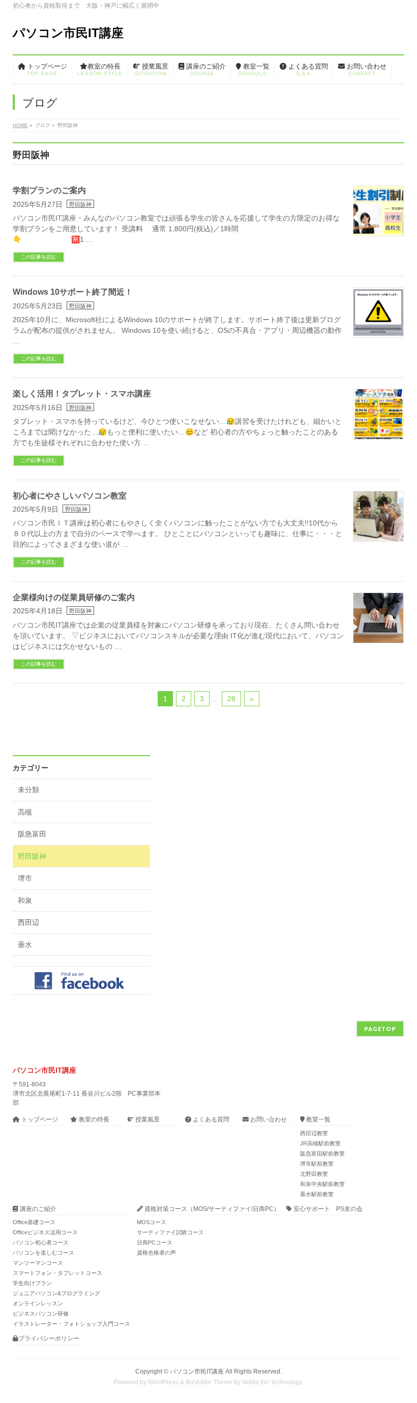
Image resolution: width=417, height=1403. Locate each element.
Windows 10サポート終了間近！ (73, 292)
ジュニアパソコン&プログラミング (56, 1293)
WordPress (163, 1382)
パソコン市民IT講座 (68, 33)
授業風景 (147, 1119)
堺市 (25, 878)
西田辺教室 (314, 1133)
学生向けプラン (32, 1283)
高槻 (25, 812)
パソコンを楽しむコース (43, 1253)
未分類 (28, 790)
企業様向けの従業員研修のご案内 (74, 597)
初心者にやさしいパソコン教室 (70, 495)
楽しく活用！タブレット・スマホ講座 (82, 393)
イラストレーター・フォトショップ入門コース (71, 1324)
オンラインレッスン (38, 1303)
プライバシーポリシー (48, 1338)
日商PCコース (154, 1242)
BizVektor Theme (209, 1382)
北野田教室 (314, 1174)
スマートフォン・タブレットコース (57, 1273)
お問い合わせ (268, 1119)
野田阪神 (80, 204)
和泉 (25, 901)
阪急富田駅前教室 (322, 1153)
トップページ (39, 1119)
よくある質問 (210, 1119)
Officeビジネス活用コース (45, 1232)
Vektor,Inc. (256, 1382)
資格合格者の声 (156, 1253)
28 (231, 699)
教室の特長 (93, 1119)
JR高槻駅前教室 (320, 1143)
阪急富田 (32, 834)
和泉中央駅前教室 (322, 1184)
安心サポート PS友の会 (327, 1209)
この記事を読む (38, 257)
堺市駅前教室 (317, 1164)
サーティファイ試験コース (170, 1232)
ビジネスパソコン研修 (41, 1314)
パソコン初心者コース (41, 1242)
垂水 (25, 945)
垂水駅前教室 (317, 1194)
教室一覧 (318, 1119)
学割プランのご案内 (49, 190)
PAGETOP (380, 1028)
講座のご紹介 (37, 1209)
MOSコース (151, 1222)
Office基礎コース (34, 1222)
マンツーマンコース (38, 1263)
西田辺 (28, 922)
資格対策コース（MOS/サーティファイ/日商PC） (211, 1209)
